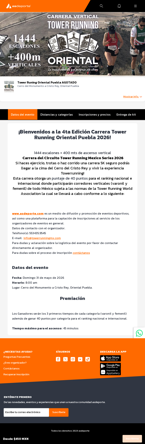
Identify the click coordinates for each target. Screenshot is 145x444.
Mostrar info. (131, 97)
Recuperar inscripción (16, 374)
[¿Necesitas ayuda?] (139, 333)
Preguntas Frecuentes (16, 357)
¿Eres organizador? (15, 363)
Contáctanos (11, 369)
